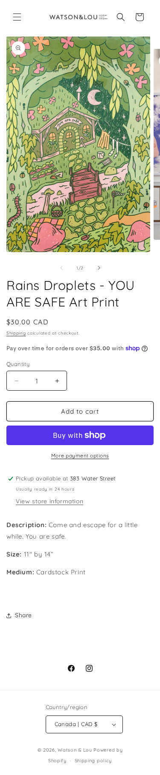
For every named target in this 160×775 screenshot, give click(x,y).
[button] (17, 17)
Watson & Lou (75, 750)
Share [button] (23, 615)
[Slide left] (61, 267)
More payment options (80, 455)
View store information (49, 501)
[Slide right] (99, 267)
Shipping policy (93, 761)
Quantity (17, 364)
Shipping (16, 333)
